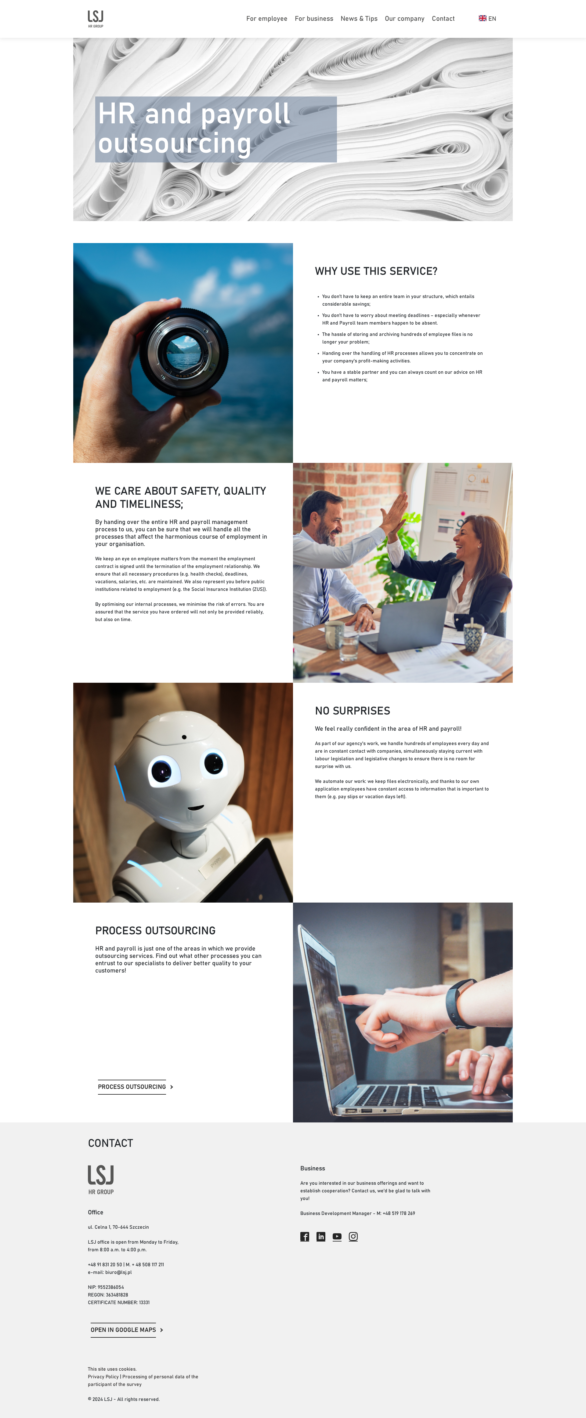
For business (314, 19)
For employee (267, 19)
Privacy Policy (103, 1376)
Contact (443, 19)
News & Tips (359, 19)
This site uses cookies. (112, 1369)
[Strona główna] (155, 1179)
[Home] (95, 18)
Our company (405, 19)
